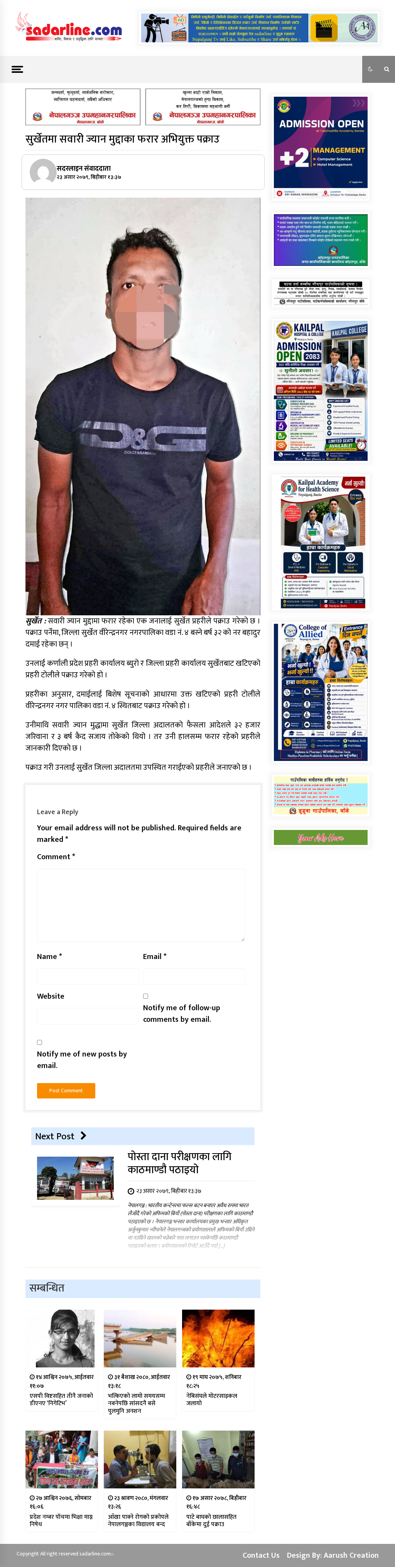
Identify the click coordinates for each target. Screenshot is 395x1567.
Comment (56, 857)
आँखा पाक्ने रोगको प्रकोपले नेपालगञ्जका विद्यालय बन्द (138, 1520)
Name (49, 956)
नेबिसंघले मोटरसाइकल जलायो (211, 1399)
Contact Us (261, 1555)
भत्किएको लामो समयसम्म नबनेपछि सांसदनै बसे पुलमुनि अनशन (136, 1403)
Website (50, 996)
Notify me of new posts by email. (82, 1060)
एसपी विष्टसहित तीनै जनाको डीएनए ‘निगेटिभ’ (61, 1399)
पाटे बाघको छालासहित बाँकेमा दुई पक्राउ (211, 1520)
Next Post (54, 1136)
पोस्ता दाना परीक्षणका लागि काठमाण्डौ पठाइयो (179, 1163)
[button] (370, 69)
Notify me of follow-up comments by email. (181, 1013)
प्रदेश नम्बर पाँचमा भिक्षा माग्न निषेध (61, 1520)
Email (155, 956)
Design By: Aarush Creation (333, 1555)
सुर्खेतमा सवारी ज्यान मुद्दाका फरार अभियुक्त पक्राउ (122, 139)
